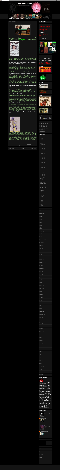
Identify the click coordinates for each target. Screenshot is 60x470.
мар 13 (43, 154)
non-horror (41, 302)
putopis (40, 322)
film (39, 256)
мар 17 (43, 158)
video (40, 363)
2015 (41, 191)
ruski (40, 329)
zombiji (40, 374)
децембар (43, 187)
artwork (40, 216)
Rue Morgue (41, 326)
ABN (40, 211)
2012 (41, 139)
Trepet (40, 354)
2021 (41, 199)
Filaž (40, 254)
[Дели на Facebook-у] (29, 144)
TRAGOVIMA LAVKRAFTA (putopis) (44, 127)
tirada (40, 351)
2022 (41, 200)
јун (41, 179)
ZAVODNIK (41, 366)
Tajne (40, 348)
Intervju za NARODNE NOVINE (16, 23)
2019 (41, 196)
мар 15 (43, 157)
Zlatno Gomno (41, 372)
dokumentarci (41, 242)
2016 (41, 192)
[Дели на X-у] (28, 144)
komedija (40, 285)
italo (40, 277)
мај (41, 178)
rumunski (40, 328)
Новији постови (11, 148)
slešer (40, 340)
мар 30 (43, 174)
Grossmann (41, 268)
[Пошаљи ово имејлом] (27, 144)
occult (40, 303)
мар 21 (43, 163)
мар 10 (43, 152)
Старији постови (33, 148)
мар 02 (43, 144)
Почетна (22, 148)
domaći (15, 145)
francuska (40, 259)
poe (40, 308)
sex (39, 334)
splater (40, 343)
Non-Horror (41, 454)
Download (40, 449)
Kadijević (40, 282)
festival (40, 253)
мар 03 (43, 145)
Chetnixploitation (43, 418)
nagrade (40, 297)
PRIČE (40, 317)
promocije (40, 320)
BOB (40, 228)
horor (17, 145)
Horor (40, 451)
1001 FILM (41, 210)
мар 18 (43, 159)
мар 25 (43, 167)
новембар (43, 186)
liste (40, 291)
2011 (41, 138)
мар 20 (43, 162)
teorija (22, 145)
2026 (41, 205)
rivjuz (40, 325)
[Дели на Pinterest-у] (30, 144)
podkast (40, 306)
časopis (12, 145)
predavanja (41, 314)
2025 (41, 204)
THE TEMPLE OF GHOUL (44, 431)
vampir (40, 360)
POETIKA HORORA (42, 131)
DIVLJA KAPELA (41, 239)
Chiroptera (41, 231)
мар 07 (43, 149)
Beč (40, 222)
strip (40, 346)
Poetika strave (41, 311)
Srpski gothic (41, 345)
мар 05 (43, 148)
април (42, 177)
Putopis (40, 457)
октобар (42, 184)
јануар (42, 140)
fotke (40, 257)
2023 (41, 201)
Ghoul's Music (41, 265)
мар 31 (43, 175)
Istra (40, 276)
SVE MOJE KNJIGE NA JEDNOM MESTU (45, 125)
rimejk (40, 323)
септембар (43, 183)
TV (39, 357)
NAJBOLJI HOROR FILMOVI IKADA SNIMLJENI (44, 130)
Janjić (40, 279)
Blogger (35, 468)
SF (39, 460)
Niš (20, 145)
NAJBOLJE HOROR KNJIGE (43, 126)
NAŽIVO (40, 299)
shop (40, 337)
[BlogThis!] (28, 144)
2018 (41, 195)
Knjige (40, 452)
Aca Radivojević (41, 213)
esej (40, 251)
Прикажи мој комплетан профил (44, 407)
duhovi (40, 248)
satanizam (41, 331)
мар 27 (43, 168)
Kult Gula (40, 288)
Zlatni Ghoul (41, 371)
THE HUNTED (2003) (47, 419)
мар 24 (43, 166)
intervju (19, 145)
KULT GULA (45, 124)
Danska (40, 233)
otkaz (40, 305)
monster (40, 294)
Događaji (40, 448)
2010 (41, 137)
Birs (40, 225)
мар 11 (43, 153)
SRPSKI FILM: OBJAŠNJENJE (42, 129)
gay (40, 260)
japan (40, 280)
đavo (40, 234)
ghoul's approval (41, 262)
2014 (41, 190)
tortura (40, 352)
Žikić (40, 369)
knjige (40, 283)
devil (40, 236)
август (42, 182)
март (42, 143)
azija (40, 219)
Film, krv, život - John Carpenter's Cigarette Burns (47, 426)
